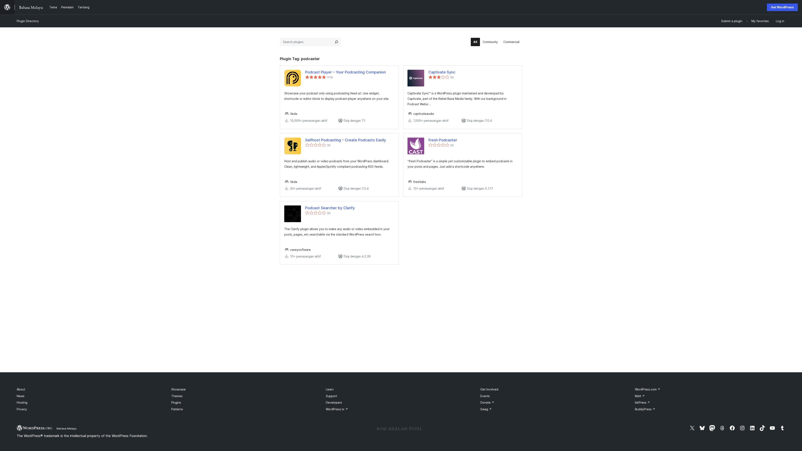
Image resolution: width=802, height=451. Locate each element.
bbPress (642, 402)
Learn (330, 389)
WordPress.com (647, 389)
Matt (640, 396)
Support (331, 396)
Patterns (177, 409)
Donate (487, 402)
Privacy (22, 409)
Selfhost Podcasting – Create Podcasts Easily (345, 140)
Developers (334, 402)
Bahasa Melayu (66, 428)
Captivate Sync (441, 72)
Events (485, 396)
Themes (177, 396)
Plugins (176, 402)
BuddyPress (645, 409)
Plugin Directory (28, 21)
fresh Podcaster (442, 140)
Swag (486, 409)
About (21, 389)
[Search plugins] (336, 42)
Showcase (178, 389)
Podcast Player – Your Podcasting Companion (345, 72)
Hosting (22, 402)
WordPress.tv (337, 409)
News (20, 396)
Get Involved (489, 389)
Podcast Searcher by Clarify (330, 208)
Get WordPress (782, 7)
